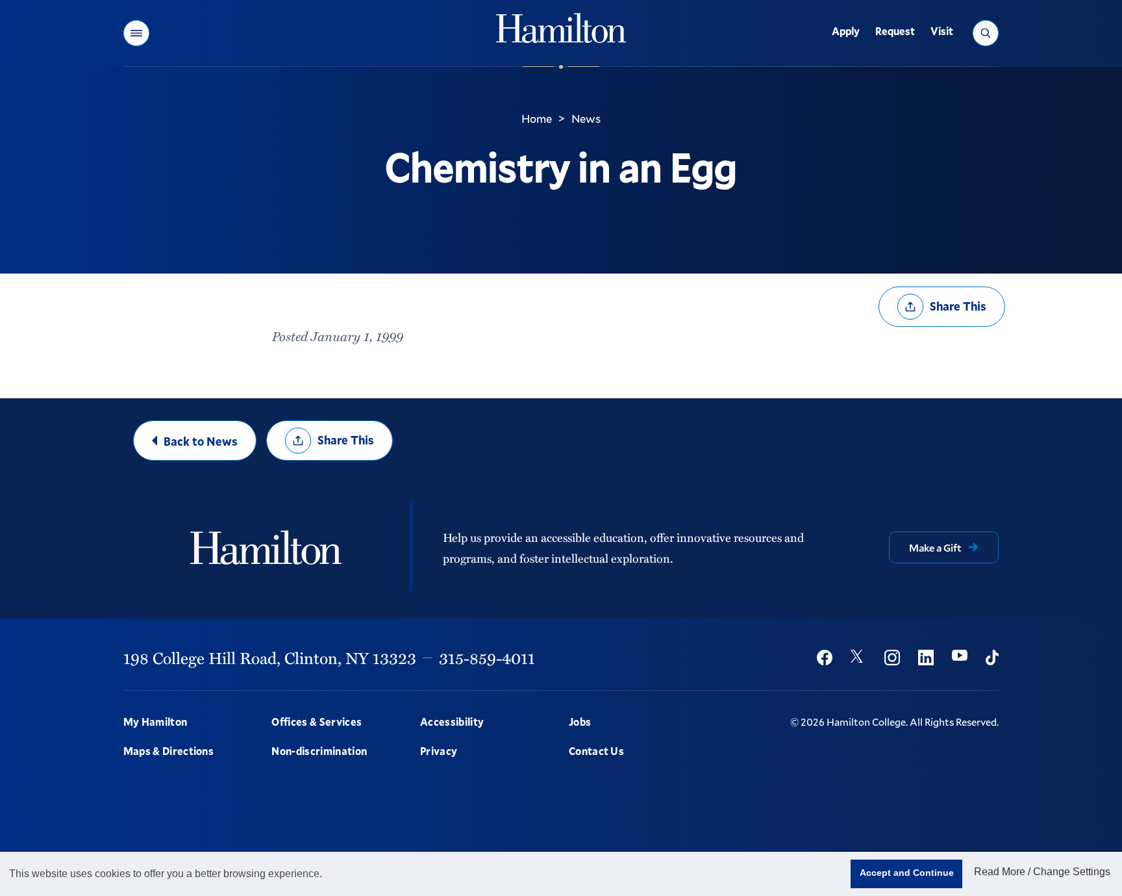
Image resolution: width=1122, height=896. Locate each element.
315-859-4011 (487, 657)
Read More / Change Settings (1042, 871)
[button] (136, 33)
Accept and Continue (907, 872)
